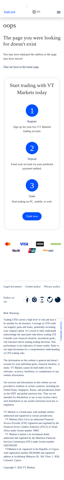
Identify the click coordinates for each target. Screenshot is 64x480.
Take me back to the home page (21, 66)
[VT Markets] (32, 5)
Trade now (10, 11)
